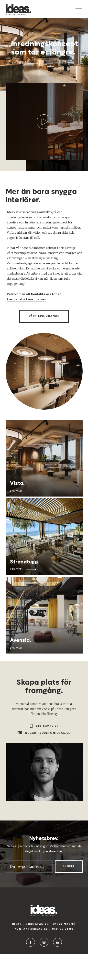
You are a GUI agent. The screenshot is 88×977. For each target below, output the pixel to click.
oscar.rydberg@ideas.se (47, 733)
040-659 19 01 (46, 726)
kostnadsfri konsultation (26, 299)
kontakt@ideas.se (31, 928)
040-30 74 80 (63, 928)
